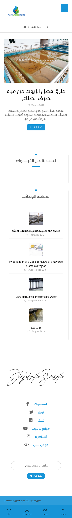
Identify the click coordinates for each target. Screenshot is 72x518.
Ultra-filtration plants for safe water (36, 296)
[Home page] (24, 27)
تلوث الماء (36, 327)
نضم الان (37, 475)
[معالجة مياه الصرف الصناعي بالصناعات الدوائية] (36, 218)
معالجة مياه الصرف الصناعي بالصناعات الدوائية (36, 230)
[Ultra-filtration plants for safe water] (36, 284)
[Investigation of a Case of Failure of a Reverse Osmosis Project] (36, 249)
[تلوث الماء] (36, 315)
